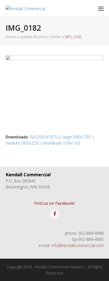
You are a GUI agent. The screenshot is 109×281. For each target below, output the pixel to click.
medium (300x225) (22, 143)
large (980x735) (77, 137)
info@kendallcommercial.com (77, 245)
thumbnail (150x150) (61, 143)
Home (11, 36)
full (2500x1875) (44, 137)
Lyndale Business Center (41, 36)
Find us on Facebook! (54, 203)
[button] (101, 8)
